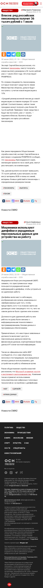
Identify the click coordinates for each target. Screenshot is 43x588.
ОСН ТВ (7, 448)
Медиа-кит (24, 543)
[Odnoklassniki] (4, 54)
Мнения (29, 438)
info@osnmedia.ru (15, 485)
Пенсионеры (9, 188)
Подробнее (34, 539)
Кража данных (10, 394)
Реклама (8, 127)
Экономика (9, 433)
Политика (8, 427)
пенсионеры (14, 68)
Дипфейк (17, 389)
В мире (7, 438)
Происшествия (24, 433)
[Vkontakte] (8, 54)
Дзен (8, 201)
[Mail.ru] (23, 54)
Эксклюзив (18, 438)
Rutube (27, 201)
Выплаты (24, 188)
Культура (17, 443)
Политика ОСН (32, 557)
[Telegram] (13, 54)
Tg (36, 201)
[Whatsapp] (18, 54)
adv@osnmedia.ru (10, 502)
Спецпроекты (19, 448)
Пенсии (7, 194)
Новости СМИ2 (9, 210)
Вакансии (25, 485)
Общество (20, 427)
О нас (26, 443)
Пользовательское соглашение (15, 557)
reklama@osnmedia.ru (28, 500)
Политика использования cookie (15, 559)
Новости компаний (12, 453)
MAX (17, 201)
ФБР (5, 389)
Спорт (7, 443)
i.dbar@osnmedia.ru (14, 494)
